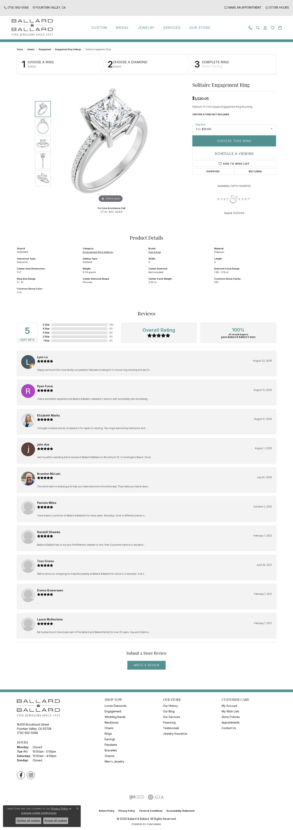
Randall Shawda (48, 532)
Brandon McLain (48, 473)
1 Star (46, 340)
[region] (110, 143)
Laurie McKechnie (50, 619)
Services (172, 28)
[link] (16, 7)
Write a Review (146, 665)
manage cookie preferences (38, 812)
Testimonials (171, 728)
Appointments (231, 722)
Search (32, 66)
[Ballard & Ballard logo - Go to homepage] (31, 27)
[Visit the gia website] (156, 797)
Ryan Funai (45, 386)
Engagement (45, 49)
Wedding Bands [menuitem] (115, 717)
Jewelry (146, 28)
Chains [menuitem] (109, 728)
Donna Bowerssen (50, 590)
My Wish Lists (230, 711)
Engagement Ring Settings (68, 49)
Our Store (199, 28)
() (111, 324)
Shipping (213, 171)
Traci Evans (45, 561)
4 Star (46, 328)
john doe (43, 444)
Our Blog (169, 711)
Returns (255, 171)
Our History (170, 705)
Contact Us (229, 728)
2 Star (46, 336)
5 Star (46, 324)
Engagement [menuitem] (113, 711)
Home (20, 49)
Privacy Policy (126, 810)
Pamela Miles (46, 502)
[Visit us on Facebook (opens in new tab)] (21, 775)
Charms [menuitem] (109, 756)
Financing (169, 722)
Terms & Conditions (150, 810)
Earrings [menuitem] (110, 739)
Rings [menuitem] (108, 733)
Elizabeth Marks (48, 415)
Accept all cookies (55, 820)
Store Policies (231, 717)
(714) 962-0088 (112, 211)
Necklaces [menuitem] (112, 722)
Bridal (122, 28)
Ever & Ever (154, 252)
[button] (258, 28)
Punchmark (154, 824)
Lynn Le (42, 357)
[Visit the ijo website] (136, 797)
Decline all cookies (28, 820)
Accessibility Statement (180, 810)
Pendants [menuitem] (111, 744)
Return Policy (106, 810)
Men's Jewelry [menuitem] (114, 761)
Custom (99, 28)
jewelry (31, 49)
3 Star (46, 332)
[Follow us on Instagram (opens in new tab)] (31, 775)
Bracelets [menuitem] (111, 750)
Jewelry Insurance (175, 733)
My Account (229, 705)
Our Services (171, 717)
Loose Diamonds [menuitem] (116, 705)
